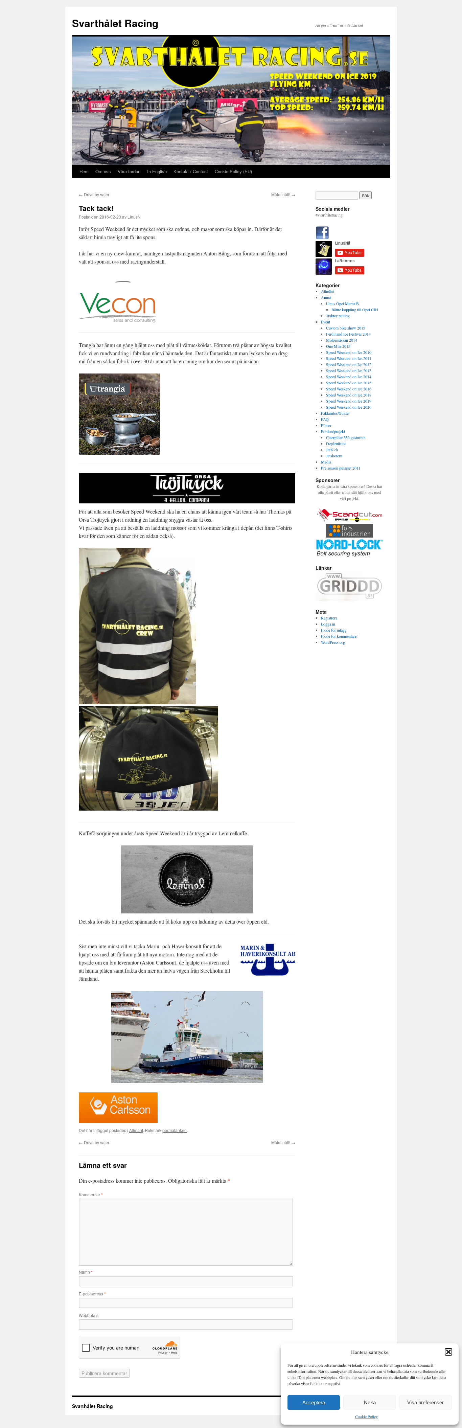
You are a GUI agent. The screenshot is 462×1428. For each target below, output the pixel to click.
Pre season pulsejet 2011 (341, 468)
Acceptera (313, 1402)
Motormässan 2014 (341, 340)
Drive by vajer (94, 194)
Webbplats (88, 1315)
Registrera (329, 617)
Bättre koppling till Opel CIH (354, 309)
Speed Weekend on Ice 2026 (348, 407)
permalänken (174, 1130)
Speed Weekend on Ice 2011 (348, 358)
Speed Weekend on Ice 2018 (348, 395)
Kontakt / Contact (191, 171)
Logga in (328, 624)
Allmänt (136, 1130)
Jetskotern (334, 455)
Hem (84, 171)
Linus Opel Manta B (342, 303)
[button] (448, 1351)
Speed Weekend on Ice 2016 (348, 388)
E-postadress (92, 1293)
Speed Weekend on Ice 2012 (348, 364)
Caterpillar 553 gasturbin (346, 437)
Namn (86, 1272)
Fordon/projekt (333, 431)
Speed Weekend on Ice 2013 (348, 370)
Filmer (326, 425)
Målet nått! (283, 194)
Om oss (103, 171)
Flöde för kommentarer (339, 636)
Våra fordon (129, 171)
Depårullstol (336, 443)
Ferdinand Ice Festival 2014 (348, 334)
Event (325, 321)
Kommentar (91, 1194)
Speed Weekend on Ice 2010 (348, 352)
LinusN (134, 217)
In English (157, 171)
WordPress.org (333, 642)
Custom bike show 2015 (345, 328)
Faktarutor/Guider (335, 413)
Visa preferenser (425, 1402)
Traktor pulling (338, 315)
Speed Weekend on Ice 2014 (348, 376)
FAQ (325, 419)
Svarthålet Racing (115, 23)
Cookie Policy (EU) (233, 171)
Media (326, 461)
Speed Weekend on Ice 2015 (348, 382)
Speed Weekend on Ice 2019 (348, 401)
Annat (326, 297)
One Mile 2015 (338, 346)
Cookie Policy (366, 1416)
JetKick (332, 449)
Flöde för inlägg (334, 630)
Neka (370, 1402)
